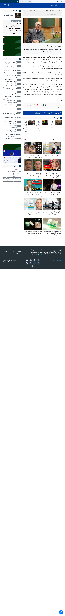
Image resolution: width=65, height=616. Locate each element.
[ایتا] (34, 260)
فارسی (30, 1)
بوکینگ (4, 178)
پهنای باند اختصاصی (8, 169)
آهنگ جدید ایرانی (7, 171)
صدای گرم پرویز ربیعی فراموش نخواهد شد (8, 14)
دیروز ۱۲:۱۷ (19, 138)
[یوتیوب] (38, 263)
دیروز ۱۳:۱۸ (19, 126)
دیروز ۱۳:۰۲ (19, 130)
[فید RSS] (26, 263)
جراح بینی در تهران (17, 171)
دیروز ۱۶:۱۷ (19, 92)
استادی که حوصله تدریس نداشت (11, 110)
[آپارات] (32, 266)
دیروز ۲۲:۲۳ (19, 66)
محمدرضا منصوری (17, 33)
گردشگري (9, 23)
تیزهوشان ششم (12, 176)
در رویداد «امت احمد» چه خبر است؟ (10, 114)
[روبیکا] (38, 260)
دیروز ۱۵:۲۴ (19, 100)
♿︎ (61, 612)
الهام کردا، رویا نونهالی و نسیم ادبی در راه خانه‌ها (10, 122)
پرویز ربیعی (56, 113)
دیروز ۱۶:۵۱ (19, 88)
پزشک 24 (18, 174)
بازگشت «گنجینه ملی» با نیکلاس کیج (11, 131)
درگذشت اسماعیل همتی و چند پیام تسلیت (11, 126)
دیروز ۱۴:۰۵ (19, 121)
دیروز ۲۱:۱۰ (19, 70)
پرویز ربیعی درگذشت (39, 113)
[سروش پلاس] (30, 260)
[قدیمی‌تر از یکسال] (58, 122)
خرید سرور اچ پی (8, 174)
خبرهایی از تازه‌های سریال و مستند (10, 105)
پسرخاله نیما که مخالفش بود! (10, 70)
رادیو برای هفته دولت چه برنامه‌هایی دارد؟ (11, 93)
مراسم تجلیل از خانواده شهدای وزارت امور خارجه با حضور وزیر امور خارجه (11, 85)
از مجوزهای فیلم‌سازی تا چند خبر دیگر (10, 67)
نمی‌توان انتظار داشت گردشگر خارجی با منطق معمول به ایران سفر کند (10, 81)
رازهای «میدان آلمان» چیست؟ (12, 76)
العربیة (26, 1)
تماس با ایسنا (18, 254)
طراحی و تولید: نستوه (54, 260)
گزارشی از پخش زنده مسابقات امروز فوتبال (12, 101)
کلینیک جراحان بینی (8, 180)
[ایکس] (34, 263)
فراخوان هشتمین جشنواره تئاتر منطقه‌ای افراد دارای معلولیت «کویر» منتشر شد (11, 63)
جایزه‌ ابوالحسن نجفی (16, 26)
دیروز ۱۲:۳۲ (19, 134)
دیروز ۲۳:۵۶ (19, 62)
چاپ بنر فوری (17, 169)
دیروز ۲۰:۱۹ (19, 73)
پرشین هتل (17, 180)
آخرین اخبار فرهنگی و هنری (11, 59)
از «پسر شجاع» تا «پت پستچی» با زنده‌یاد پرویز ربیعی (38, 125)
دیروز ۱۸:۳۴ (19, 75)
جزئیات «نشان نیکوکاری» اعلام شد (11, 118)
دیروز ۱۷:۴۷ (19, 79)
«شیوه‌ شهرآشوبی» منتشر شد (10, 73)
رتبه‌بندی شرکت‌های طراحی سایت (14, 178)
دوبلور (49, 113)
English (21, 1)
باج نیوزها (8, 26)
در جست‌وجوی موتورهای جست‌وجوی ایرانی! (11, 135)
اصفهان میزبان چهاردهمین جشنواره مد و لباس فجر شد (10, 139)
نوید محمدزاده (17, 31)
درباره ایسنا (7, 251)
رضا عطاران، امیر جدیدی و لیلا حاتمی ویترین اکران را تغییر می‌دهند (10, 89)
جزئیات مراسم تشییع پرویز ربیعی (51, 124)
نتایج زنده (6, 1)
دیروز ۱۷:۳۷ (19, 83)
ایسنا (56, 5)
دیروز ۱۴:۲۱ (19, 117)
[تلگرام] (26, 260)
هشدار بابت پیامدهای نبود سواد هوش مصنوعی (11, 97)
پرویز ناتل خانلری (17, 23)
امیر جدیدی (10, 28)
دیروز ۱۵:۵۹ (19, 96)
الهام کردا (11, 31)
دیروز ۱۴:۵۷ (19, 109)
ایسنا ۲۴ (11, 1)
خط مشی (14, 251)
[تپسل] (4, 37)
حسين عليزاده (18, 28)
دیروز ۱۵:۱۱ (19, 104)
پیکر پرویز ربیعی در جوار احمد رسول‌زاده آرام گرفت (25, 126)
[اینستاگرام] (30, 263)
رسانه (60, 11)
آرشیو (17, 1)
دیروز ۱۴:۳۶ (19, 113)
